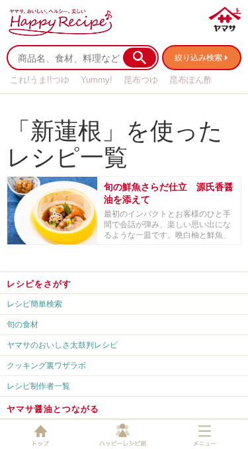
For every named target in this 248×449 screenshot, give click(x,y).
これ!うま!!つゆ (39, 80)
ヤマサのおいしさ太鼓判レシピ (62, 344)
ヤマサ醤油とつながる (53, 409)
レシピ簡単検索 (34, 303)
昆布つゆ (141, 80)
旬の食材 (22, 324)
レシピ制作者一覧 (38, 385)
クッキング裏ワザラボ (46, 365)
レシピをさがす (39, 283)
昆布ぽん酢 (190, 80)
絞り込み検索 (198, 57)
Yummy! (96, 80)
